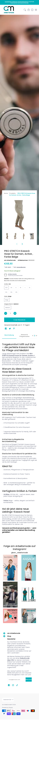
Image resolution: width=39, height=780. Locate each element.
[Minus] (5, 313)
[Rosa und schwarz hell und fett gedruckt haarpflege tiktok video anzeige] (10, 568)
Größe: (7, 284)
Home (6, 193)
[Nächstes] (22, 244)
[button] (28, 10)
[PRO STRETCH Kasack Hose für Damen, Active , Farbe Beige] (7, 236)
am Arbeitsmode (10, 260)
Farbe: (7, 296)
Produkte (12, 193)
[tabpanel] (19, 436)
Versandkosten (21, 267)
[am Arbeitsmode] (9, 10)
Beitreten (29, 679)
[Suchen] (25, 10)
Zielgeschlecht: (11, 304)
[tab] (9, 336)
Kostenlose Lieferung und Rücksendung (16, 1)
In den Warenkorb (19, 320)
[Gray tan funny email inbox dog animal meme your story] (10, 595)
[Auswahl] (15, 313)
